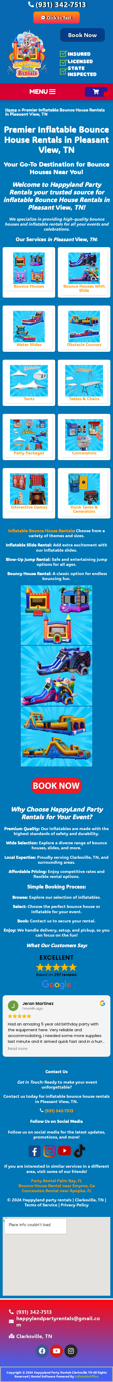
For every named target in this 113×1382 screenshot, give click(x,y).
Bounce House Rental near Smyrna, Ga (56, 1185)
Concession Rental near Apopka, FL (56, 1190)
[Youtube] (56, 1351)
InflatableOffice (87, 1376)
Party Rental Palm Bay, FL (56, 1180)
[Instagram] (71, 1351)
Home (11, 110)
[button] (38, 92)
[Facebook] (42, 1351)
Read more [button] (18, 1048)
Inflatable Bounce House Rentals (41, 530)
